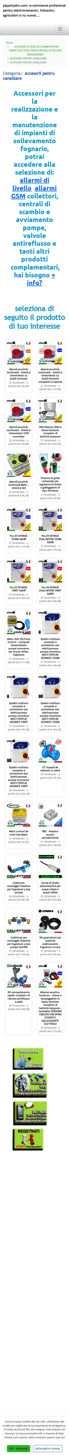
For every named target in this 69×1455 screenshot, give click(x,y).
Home (9, 42)
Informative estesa (48, 1448)
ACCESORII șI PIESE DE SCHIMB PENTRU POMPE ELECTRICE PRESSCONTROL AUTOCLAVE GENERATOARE (35, 50)
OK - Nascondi (18, 1448)
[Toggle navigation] (60, 28)
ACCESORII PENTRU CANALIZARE (28, 58)
